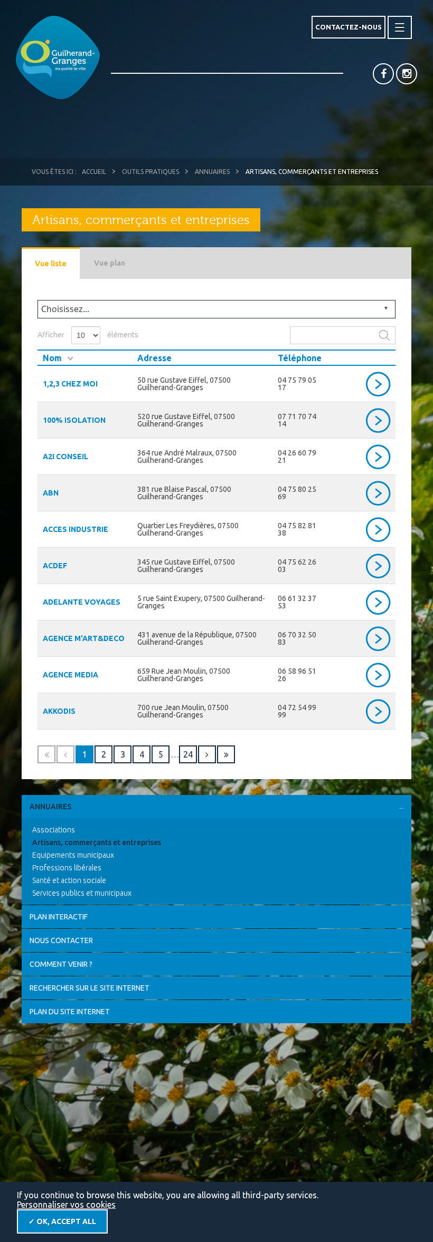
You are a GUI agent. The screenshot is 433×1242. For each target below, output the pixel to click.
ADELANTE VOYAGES (81, 602)
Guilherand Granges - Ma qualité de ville (58, 57)
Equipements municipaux (73, 855)
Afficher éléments (87, 335)
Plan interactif (59, 917)
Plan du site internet (70, 1011)
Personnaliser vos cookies (66, 1204)
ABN (51, 493)
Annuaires (212, 171)
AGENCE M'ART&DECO (84, 638)
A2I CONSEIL (65, 456)
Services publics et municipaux (81, 893)
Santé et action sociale (69, 880)
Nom (52, 358)
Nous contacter (61, 940)
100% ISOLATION (74, 420)
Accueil (94, 171)
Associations (53, 830)
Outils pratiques (150, 171)
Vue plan (109, 263)
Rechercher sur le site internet (89, 988)
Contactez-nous (348, 27)
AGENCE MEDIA (70, 675)
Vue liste (51, 263)
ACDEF (55, 565)
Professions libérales (66, 867)
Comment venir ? (61, 964)
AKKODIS (59, 711)
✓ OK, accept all (62, 1221)
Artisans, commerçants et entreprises (96, 842)
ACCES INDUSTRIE (75, 529)
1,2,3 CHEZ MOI (70, 384)
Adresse (154, 358)
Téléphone (300, 358)
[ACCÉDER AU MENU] (400, 27)
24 (188, 754)
